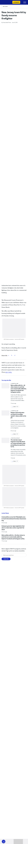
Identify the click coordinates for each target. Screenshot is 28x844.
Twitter (11, 355)
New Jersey (5, 6)
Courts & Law (14, 383)
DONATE (16, 2)
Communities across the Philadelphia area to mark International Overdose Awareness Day (14, 518)
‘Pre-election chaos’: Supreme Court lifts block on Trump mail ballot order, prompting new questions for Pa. (18, 443)
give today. (9, 372)
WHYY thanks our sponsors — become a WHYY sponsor (14, 339)
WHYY (6, 2)
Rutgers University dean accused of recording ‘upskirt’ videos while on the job (18, 415)
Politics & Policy (15, 438)
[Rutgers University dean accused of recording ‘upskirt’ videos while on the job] (5, 414)
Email (14, 355)
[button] (3, 841)
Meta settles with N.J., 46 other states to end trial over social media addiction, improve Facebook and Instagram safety (18, 388)
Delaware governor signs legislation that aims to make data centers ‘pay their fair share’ (13, 527)
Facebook (8, 355)
